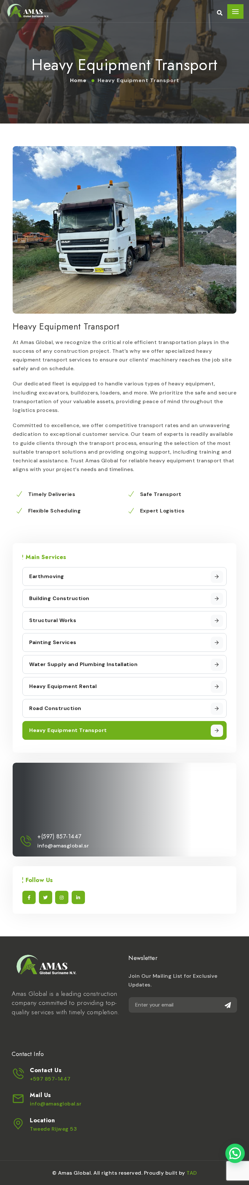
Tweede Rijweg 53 (53, 1129)
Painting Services (53, 642)
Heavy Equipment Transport (68, 730)
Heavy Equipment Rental (63, 686)
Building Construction (59, 598)
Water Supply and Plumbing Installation (83, 664)
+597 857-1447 (50, 1078)
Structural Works (52, 620)
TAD (191, 1172)
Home (79, 80)
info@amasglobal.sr (55, 1103)
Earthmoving (46, 576)
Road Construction (55, 708)
